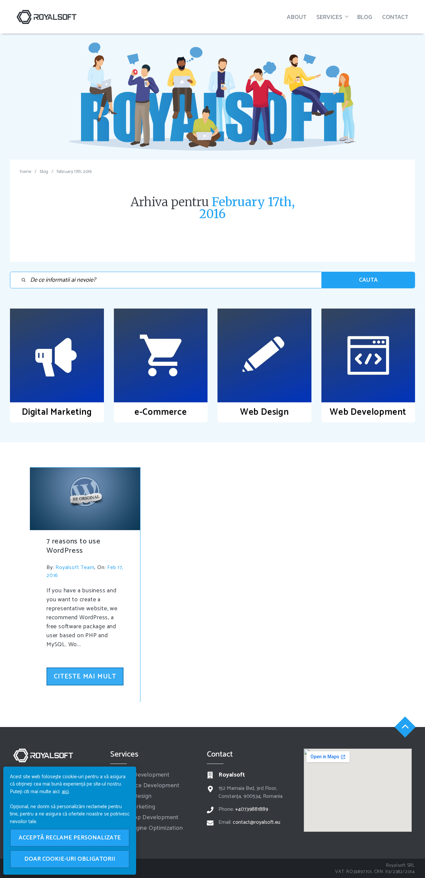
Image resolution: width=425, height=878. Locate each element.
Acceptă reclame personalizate (70, 838)
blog (44, 172)
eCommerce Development (145, 786)
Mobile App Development (144, 817)
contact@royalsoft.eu (256, 822)
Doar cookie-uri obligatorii (69, 859)
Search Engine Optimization (146, 828)
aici (65, 792)
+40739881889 (251, 809)
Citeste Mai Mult (85, 676)
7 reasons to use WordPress (73, 546)
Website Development (140, 775)
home (25, 172)
